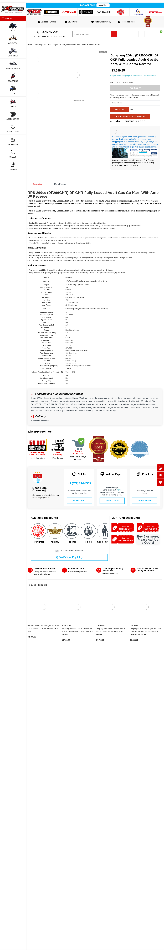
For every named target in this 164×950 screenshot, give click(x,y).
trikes (13, 106)
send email (144, 500)
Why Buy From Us (40, 431)
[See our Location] (160, 482)
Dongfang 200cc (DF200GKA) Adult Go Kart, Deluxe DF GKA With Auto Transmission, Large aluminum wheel (145, 631)
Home (30, 45)
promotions (13, 132)
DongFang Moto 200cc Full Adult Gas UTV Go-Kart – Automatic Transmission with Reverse (110, 631)
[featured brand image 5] (103, 12)
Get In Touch (112, 500)
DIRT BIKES (13, 56)
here (119, 490)
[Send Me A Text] (160, 467)
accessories (13, 119)
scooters (13, 81)
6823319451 (79, 500)
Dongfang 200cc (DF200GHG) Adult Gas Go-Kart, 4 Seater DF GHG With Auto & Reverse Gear (43, 628)
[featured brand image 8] (155, 12)
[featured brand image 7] (138, 12)
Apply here (103, 5)
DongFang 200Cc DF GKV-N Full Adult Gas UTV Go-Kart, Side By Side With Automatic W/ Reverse (77, 631)
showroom (12, 144)
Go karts (13, 43)
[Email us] (160, 475)
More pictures (60, 184)
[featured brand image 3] (69, 12)
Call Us (12, 157)
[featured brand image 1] (51, 12)
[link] (44, 607)
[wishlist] (150, 34)
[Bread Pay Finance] (114, 131)
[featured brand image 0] (34, 12)
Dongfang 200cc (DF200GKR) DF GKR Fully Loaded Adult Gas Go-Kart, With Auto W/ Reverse (67, 45)
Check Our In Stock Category (130, 116)
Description (37, 184)
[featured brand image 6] (120, 12)
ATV (13, 30)
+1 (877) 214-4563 (79, 483)
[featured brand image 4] (86, 12)
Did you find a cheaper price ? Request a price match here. (133, 75)
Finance (13, 170)
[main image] (77, 75)
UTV (13, 94)
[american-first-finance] (121, 131)
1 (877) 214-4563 (49, 32)
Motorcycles (13, 68)
